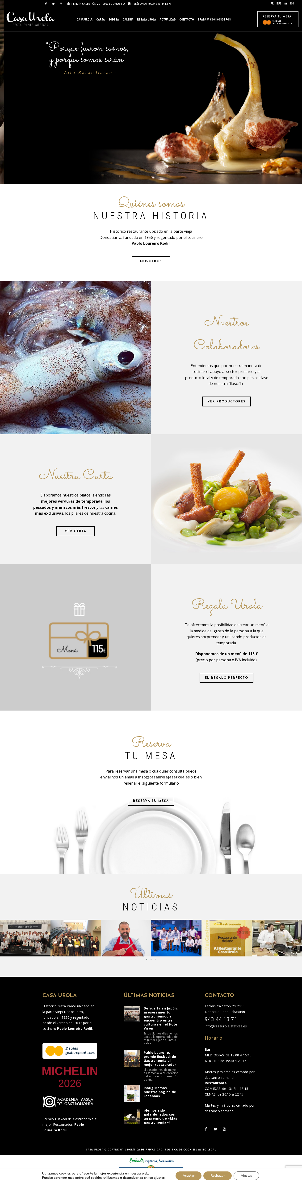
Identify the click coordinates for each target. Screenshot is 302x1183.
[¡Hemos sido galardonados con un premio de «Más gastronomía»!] (132, 1116)
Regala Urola (146, 19)
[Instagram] (61, 3)
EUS (279, 3)
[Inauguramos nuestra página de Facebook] (132, 1093)
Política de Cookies (180, 1149)
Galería (128, 19)
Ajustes (246, 1175)
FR (272, 3)
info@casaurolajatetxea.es (164, 777)
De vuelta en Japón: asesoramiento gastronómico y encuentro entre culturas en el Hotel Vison (161, 1018)
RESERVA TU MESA (151, 800)
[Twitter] (53, 3)
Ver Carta (75, 531)
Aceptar (188, 1175)
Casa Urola (84, 19)
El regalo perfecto (226, 677)
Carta (100, 19)
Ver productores (226, 401)
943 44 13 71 (221, 1018)
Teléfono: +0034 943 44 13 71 (151, 3)
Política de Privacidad (145, 1149)
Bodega (114, 19)
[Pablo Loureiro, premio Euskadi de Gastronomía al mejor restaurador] (132, 1058)
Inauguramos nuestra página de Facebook (160, 1092)
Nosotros (151, 261)
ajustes (159, 1178)
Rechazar (217, 1175)
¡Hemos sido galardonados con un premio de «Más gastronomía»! (160, 1116)
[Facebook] (45, 3)
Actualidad (168, 19)
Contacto (186, 19)
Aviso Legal (207, 1149)
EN (292, 3)
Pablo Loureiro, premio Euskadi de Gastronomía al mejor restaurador (160, 1059)
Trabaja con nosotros (214, 19)
